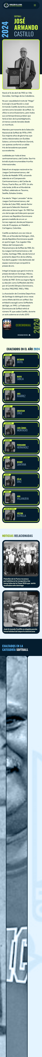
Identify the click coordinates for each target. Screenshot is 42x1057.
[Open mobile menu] (35, 5)
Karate (7, 492)
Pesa (6, 457)
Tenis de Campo (10, 509)
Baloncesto (9, 389)
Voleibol (8, 406)
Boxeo (7, 474)
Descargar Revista (23, 335)
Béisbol (7, 355)
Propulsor (8, 372)
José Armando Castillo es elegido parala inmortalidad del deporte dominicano (20, 630)
